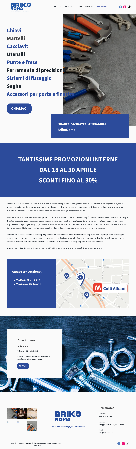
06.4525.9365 (107, 416)
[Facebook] (120, 7)
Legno (79, 7)
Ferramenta (101, 7)
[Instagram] (124, 7)
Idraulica (89, 7)
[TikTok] (129, 7)
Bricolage (69, 7)
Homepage (57, 7)
